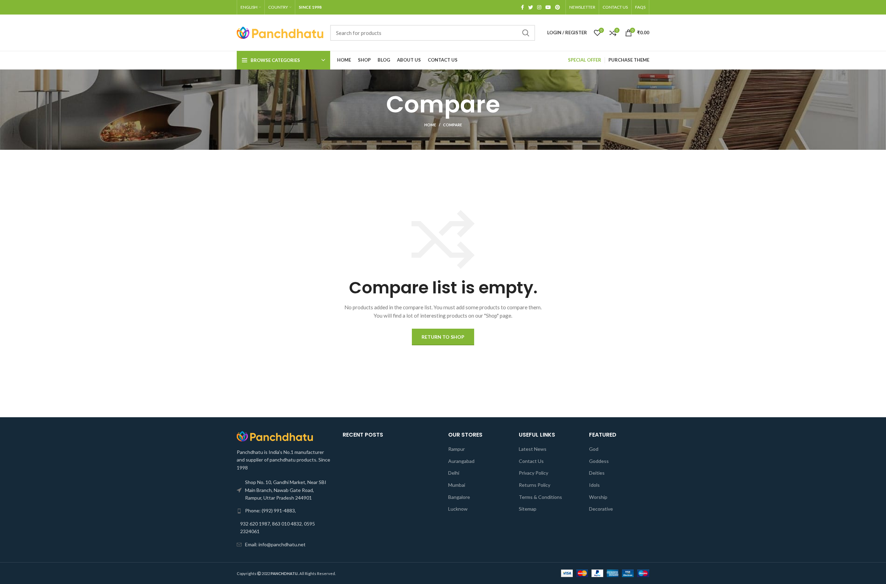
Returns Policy (534, 485)
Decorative (601, 509)
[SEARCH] (525, 33)
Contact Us (531, 461)
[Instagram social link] (539, 7)
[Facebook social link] (522, 7)
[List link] (284, 510)
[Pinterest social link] (557, 7)
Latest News (532, 449)
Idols (594, 485)
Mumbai (456, 485)
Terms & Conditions (540, 497)
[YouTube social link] (548, 7)
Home (430, 124)
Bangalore (459, 497)
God (593, 449)
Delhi (453, 473)
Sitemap (527, 509)
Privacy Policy (533, 473)
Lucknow (458, 509)
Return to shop (443, 337)
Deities (597, 473)
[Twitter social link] (530, 7)
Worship (598, 497)
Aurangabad (461, 461)
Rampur (456, 449)
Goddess (599, 461)
